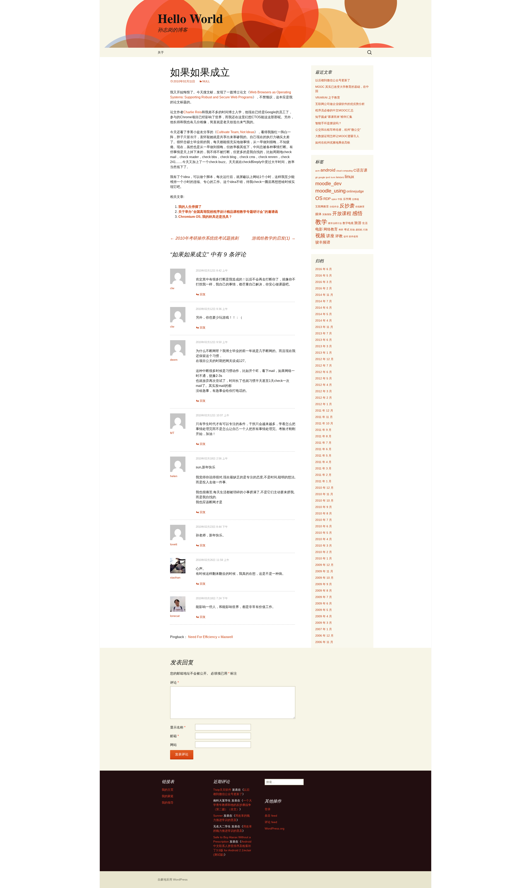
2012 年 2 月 (323, 397)
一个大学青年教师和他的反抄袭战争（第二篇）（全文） (232, 805)
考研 (341, 229)
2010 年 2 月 (323, 552)
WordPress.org (274, 828)
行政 (365, 229)
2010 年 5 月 (323, 532)
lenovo (340, 177)
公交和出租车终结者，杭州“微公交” (338, 129)
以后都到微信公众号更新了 (332, 80)
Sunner (218, 815)
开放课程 (341, 213)
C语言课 (360, 170)
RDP (327, 199)
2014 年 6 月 (323, 307)
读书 (345, 236)
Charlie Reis (192, 112)
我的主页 (167, 789)
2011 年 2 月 (323, 474)
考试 (346, 229)
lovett (173, 544)
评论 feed (271, 822)
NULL (206, 81)
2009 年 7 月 (323, 597)
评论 (174, 682)
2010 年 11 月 (324, 494)
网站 (173, 745)
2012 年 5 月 (323, 378)
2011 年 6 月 (323, 449)
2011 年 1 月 (323, 481)
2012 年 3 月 (323, 391)
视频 (320, 235)
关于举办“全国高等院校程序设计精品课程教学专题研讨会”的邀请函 (228, 211)
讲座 (330, 236)
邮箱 (174, 736)
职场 (352, 229)
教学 (321, 221)
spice (334, 199)
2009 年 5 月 (323, 609)
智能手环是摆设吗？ (328, 123)
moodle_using (330, 191)
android (327, 170)
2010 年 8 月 (323, 513)
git (316, 177)
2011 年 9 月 (323, 429)
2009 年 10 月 (324, 577)
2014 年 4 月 (323, 320)
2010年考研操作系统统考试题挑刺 (204, 238)
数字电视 (348, 223)
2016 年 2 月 (323, 288)
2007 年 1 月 (323, 629)
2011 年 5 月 (323, 455)
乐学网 (347, 199)
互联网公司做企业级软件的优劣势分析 (340, 104)
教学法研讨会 (335, 223)
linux (349, 176)
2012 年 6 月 (323, 372)
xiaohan (175, 577)
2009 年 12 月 (324, 564)
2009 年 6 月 (323, 603)
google (321, 177)
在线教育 (359, 206)
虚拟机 (359, 229)
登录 (267, 809)
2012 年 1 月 (323, 404)
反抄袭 (347, 205)
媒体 (318, 214)
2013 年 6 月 (323, 339)
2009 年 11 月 (324, 571)
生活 (365, 223)
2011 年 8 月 (323, 436)
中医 (340, 199)
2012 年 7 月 (323, 365)
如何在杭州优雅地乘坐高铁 (332, 142)
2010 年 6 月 (323, 526)
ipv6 (328, 177)
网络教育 (331, 229)
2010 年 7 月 (323, 519)
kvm (333, 177)
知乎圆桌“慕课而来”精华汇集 (333, 116)
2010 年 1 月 (323, 558)
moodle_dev (328, 183)
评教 (339, 236)
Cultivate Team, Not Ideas (235, 132)
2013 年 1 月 (323, 352)
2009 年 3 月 (323, 622)
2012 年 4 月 (323, 384)
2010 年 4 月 (323, 539)
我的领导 (167, 802)
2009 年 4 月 (323, 616)
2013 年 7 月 (323, 333)
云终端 (355, 199)
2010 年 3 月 (323, 545)
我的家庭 (167, 796)
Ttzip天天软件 (222, 789)
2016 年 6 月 (323, 269)
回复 (203, 294)
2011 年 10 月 (324, 423)
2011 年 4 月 (323, 462)
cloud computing (344, 170)
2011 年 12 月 (324, 410)
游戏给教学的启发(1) (273, 238)
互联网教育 (322, 206)
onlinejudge (355, 191)
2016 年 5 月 (323, 275)
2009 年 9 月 (323, 584)
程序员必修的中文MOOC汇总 (334, 110)
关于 (161, 52)
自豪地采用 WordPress (173, 879)
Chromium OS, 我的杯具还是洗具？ (205, 216)
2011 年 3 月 (323, 468)
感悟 (357, 213)
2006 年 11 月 (324, 642)
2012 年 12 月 (324, 359)
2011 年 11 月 (324, 417)
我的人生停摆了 (190, 206)
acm (317, 170)
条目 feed (271, 815)
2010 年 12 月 (324, 487)
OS (319, 198)
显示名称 (177, 727)
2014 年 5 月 (323, 314)
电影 (319, 229)
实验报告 (326, 214)
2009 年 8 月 (323, 590)
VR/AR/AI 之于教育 (327, 97)
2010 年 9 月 (323, 507)
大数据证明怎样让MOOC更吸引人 (337, 136)
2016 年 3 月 (323, 282)
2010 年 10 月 (324, 500)
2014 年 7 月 (323, 301)
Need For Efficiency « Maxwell (210, 637)
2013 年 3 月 (323, 346)
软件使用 (353, 236)
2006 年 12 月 (324, 635)
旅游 (357, 223)
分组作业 (334, 206)
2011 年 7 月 (323, 442)
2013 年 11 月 (324, 327)
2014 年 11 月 (324, 294)
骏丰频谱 (322, 242)
